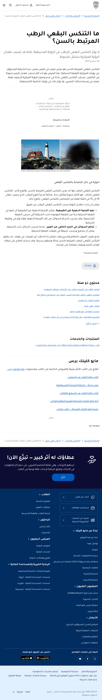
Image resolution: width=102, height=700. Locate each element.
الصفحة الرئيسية (91, 16)
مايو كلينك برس (16, 369)
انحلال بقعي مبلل (53, 16)
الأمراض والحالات (72, 16)
